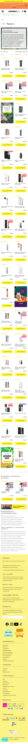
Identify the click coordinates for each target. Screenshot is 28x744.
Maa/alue (11, 730)
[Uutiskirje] (23, 617)
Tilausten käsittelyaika (8, 652)
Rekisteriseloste (6, 672)
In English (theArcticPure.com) (9, 695)
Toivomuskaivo (6, 657)
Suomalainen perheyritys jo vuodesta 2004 (13, 1)
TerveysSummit (6, 693)
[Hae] (25, 14)
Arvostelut (5, 681)
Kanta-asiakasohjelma (7, 654)
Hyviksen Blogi (6, 683)
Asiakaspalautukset (7, 650)
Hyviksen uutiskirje (7, 655)
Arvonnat (5, 688)
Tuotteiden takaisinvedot (8, 661)
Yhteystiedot (5, 645)
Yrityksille (5, 659)
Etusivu (2, 19)
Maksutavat (5, 646)
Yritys (4, 679)
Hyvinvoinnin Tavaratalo (19, 737)
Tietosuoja (5, 668)
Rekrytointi (5, 684)
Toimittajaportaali (7, 691)
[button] (25, 11)
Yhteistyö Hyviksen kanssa (8, 686)
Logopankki (5, 690)
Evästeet (4, 670)
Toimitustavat (6, 648)
